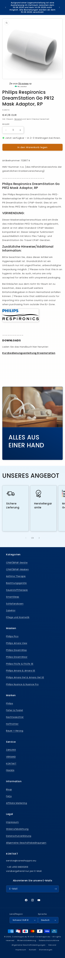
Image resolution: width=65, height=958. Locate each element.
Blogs (9, 789)
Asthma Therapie (16, 576)
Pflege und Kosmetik (17, 617)
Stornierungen (45, 949)
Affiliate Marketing (16, 803)
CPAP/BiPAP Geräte (17, 562)
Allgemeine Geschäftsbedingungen (26, 842)
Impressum (12, 822)
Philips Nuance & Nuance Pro (22, 684)
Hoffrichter (12, 723)
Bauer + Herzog (14, 730)
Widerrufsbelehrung (17, 828)
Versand (18, 119)
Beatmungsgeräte (16, 583)
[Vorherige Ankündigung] (5, 7)
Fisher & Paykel (14, 710)
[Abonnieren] (55, 888)
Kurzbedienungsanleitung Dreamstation (28, 353)
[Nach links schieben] (26, 538)
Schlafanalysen (14, 603)
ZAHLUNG (11, 749)
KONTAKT (11, 763)
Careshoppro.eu (19, 936)
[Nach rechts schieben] (39, 538)
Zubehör (10, 610)
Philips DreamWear (16, 656)
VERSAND (11, 756)
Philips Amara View (16, 643)
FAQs (9, 796)
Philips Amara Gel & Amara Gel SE (25, 677)
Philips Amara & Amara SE (20, 670)
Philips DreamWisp (16, 650)
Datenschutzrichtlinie (49, 940)
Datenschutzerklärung (18, 835)
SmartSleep (12, 596)
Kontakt (32, 949)
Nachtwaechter (15, 717)
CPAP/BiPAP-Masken (17, 569)
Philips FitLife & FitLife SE (19, 663)
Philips (9, 703)
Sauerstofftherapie (17, 590)
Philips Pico (12, 636)
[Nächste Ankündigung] (59, 7)
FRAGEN (10, 770)
